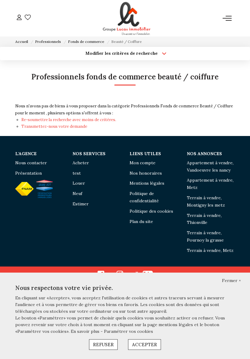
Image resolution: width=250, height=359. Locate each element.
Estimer (81, 204)
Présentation (28, 173)
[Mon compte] (19, 18)
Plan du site (141, 221)
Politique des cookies (151, 211)
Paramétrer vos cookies (128, 331)
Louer (79, 183)
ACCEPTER (144, 344)
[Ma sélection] (28, 18)
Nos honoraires (146, 173)
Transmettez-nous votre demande (54, 126)
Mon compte (142, 163)
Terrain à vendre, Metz (210, 250)
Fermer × (231, 280)
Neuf (77, 193)
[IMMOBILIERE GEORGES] (127, 18)
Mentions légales (147, 183)
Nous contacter (31, 163)
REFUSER (103, 344)
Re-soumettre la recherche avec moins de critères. (68, 119)
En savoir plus (86, 331)
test (77, 173)
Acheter (81, 163)
